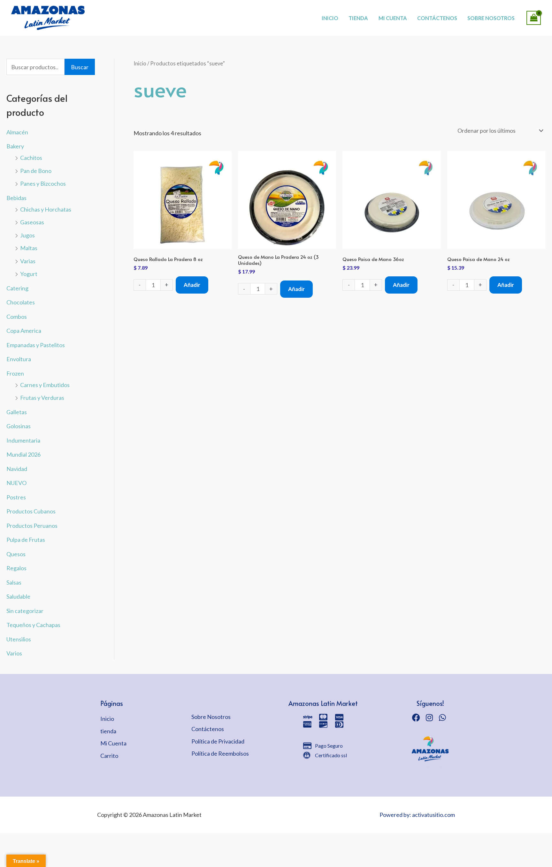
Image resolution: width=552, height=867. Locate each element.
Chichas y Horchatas (45, 209)
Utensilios (18, 639)
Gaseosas (32, 222)
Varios (14, 653)
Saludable (18, 596)
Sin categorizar (24, 610)
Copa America (23, 330)
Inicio (140, 63)
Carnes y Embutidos (45, 384)
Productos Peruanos (31, 525)
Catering (17, 288)
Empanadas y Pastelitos (35, 344)
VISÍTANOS (298, 11)
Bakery (15, 146)
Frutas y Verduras (42, 397)
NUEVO (16, 482)
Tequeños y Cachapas (33, 624)
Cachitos (31, 157)
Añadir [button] (192, 284)
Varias (27, 261)
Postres (16, 497)
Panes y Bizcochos (43, 183)
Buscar (79, 67)
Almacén (17, 132)
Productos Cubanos (31, 511)
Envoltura (18, 358)
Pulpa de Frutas (25, 539)
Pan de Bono (35, 170)
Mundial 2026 (23, 454)
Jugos (27, 235)
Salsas (13, 582)
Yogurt (28, 273)
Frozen (15, 373)
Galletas (16, 411)
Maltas (28, 247)
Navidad (16, 468)
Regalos (16, 568)
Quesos (16, 553)
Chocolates (20, 302)
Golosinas (18, 426)
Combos (16, 316)
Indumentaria (23, 440)
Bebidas (16, 197)
